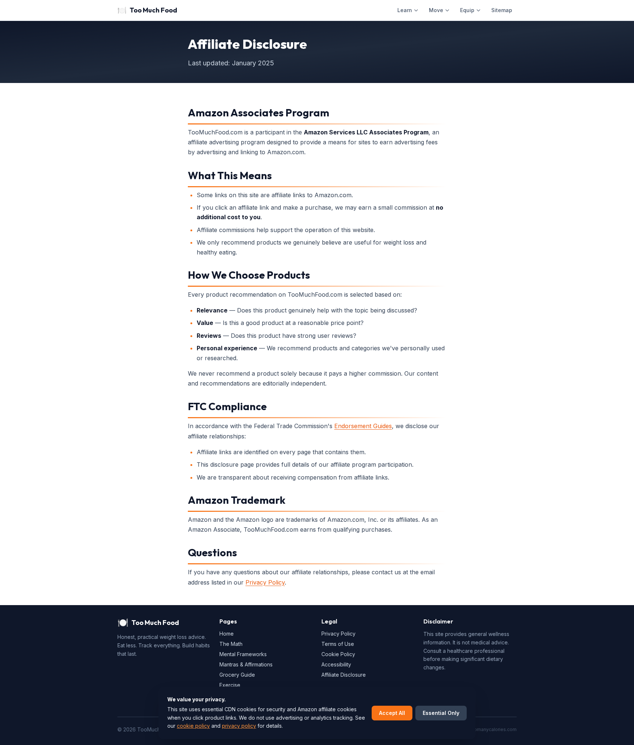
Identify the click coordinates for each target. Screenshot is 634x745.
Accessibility (336, 664)
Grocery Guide (237, 675)
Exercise (229, 685)
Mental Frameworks (243, 654)
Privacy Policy (265, 582)
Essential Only (441, 713)
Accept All (392, 713)
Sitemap (501, 10)
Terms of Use (337, 644)
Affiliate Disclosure (343, 675)
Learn (404, 10)
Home (226, 633)
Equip (467, 10)
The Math (231, 644)
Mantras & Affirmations (246, 664)
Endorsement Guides (363, 426)
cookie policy (193, 726)
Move (436, 10)
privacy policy (239, 726)
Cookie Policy (338, 654)
